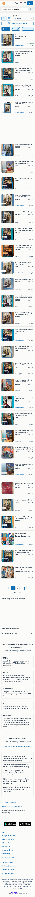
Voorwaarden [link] (6, 846)
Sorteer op (16, 15)
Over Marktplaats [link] (7, 862)
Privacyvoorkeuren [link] (7, 857)
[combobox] (15, 9)
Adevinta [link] (4, 869)
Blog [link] (2, 832)
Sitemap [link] (11, 873)
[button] (21, 3)
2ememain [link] (5, 873)
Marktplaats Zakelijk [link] (8, 836)
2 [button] (17, 588)
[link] (4, 3)
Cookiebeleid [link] (5, 854)
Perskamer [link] (12, 866)
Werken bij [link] (5, 866)
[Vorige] (8, 588)
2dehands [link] (10, 869)
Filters (7, 29)
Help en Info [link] (5, 843)
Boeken (14, 29)
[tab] (3, 18)
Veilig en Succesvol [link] (7, 839)
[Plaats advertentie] (30, 3)
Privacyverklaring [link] (7, 850)
